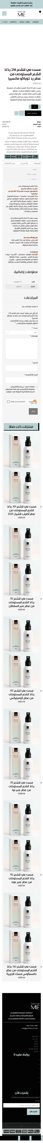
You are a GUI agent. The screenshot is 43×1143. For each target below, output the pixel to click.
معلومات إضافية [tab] (32, 174)
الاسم (35, 362)
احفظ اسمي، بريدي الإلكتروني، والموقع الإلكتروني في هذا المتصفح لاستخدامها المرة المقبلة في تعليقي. (20, 389)
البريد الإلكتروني (31, 374)
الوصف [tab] (34, 169)
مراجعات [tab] (33, 179)
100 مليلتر (19, 286)
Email (38, 1101)
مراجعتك (34, 336)
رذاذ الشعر (5, 126)
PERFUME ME (6, 122)
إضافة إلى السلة (32, 113)
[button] (4, 13)
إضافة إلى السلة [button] (12, 983)
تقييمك (35, 328)
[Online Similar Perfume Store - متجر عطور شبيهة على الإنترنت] (21, 13)
